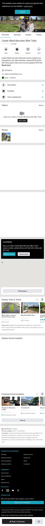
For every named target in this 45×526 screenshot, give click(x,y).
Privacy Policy (14, 515)
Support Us (27, 458)
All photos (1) (40, 31)
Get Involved (5, 473)
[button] (6, 49)
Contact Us (27, 464)
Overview (5, 34)
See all (22, 420)
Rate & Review (18, 521)
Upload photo (23, 254)
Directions (23, 291)
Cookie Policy (23, 515)
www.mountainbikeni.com (13, 74)
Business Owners (6, 458)
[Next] (42, 299)
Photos (39, 34)
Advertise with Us (6, 464)
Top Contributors (6, 476)
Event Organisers (6, 461)
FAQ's (25, 461)
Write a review (9, 254)
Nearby (28, 34)
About (3, 479)
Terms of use (5, 515)
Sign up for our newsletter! (22, 502)
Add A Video (22, 120)
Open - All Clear (10, 78)
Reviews (17, 34)
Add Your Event (28, 454)
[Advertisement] (22, 167)
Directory (3, 454)
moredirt (14, 429)
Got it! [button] (22, 12)
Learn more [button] (28, 6)
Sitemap (30, 515)
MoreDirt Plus (5, 482)
